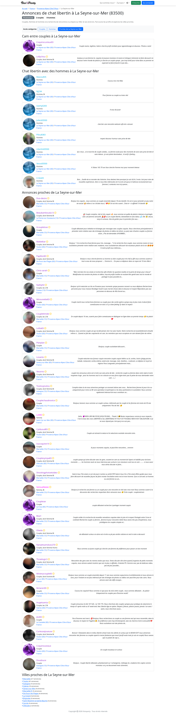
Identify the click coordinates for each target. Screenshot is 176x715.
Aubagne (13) (41, 391)
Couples (42, 29)
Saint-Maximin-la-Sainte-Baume (35, 701)
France (32, 8)
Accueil (24, 8)
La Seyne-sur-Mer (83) (44, 47)
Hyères (26, 686)
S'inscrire (136, 3)
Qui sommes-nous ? (107, 3)
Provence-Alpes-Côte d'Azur (65, 47)
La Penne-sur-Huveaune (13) (47, 218)
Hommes (52, 29)
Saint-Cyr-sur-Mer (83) (44, 420)
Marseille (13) (41, 204)
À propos (120, 3)
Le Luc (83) (40, 579)
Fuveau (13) (40, 290)
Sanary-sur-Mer (29, 688)
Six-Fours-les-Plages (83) (45, 261)
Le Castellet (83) (42, 622)
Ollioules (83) (41, 463)
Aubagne (26, 684)
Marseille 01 (27, 691)
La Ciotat (26, 696)
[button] (128, 2)
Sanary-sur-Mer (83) (44, 362)
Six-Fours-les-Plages (30, 693)
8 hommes (51, 18)
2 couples (40, 18)
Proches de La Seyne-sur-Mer (70, 29)
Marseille (26, 679)
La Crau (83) (40, 507)
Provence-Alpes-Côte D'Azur (48, 8)
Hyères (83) (40, 608)
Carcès (25, 703)
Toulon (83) (40, 247)
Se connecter (148, 3)
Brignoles (27, 698)
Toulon (26, 681)
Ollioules (26, 706)
